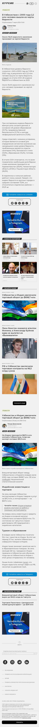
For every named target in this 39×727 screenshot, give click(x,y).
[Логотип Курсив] (8, 3)
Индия (4, 431)
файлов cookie (26, 717)
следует (5, 78)
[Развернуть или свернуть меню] (36, 3)
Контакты (8, 686)
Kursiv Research (10, 694)
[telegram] (19, 662)
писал (25, 562)
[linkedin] (26, 662)
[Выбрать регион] (27, 3)
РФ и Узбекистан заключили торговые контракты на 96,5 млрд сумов (17, 368)
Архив (7, 678)
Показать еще (19, 403)
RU (31, 3)
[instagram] (12, 662)
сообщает (6, 480)
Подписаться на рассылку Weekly (15, 651)
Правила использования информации (18, 674)
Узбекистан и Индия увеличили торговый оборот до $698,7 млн (19, 296)
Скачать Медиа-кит (11, 690)
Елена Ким (12, 26)
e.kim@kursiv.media (13, 29)
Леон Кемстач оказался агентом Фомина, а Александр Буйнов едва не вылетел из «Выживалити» (19, 332)
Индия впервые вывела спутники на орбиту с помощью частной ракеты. (17, 508)
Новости (6, 10)
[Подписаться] (35, 654)
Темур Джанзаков (14, 424)
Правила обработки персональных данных (20, 682)
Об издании (9, 670)
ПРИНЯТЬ (19, 722)
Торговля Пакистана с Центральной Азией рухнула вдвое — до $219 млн (18, 604)
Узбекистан (13, 33)
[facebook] (5, 662)
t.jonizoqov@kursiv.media (15, 427)
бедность (5, 33)
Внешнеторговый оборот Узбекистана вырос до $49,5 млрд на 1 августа (19, 596)
